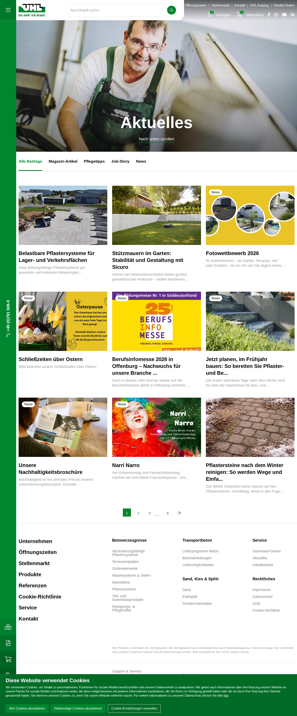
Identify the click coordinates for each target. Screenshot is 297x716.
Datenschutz (263, 596)
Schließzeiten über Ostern (51, 359)
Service (28, 608)
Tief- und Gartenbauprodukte (127, 598)
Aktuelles (260, 558)
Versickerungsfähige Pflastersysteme (128, 553)
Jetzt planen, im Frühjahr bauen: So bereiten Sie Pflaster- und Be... (245, 366)
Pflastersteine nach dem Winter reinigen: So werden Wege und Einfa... (244, 472)
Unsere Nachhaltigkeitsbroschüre (50, 468)
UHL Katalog (259, 5)
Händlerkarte (263, 565)
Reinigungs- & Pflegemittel (123, 608)
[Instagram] (275, 15)
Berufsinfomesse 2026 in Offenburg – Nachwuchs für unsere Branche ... (146, 366)
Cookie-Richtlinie (40, 597)
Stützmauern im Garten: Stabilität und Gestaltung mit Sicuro (147, 260)
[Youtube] (283, 15)
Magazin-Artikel (63, 161)
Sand (186, 590)
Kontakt (239, 5)
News (141, 161)
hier (226, 695)
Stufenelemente (125, 568)
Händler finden (284, 5)
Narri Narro (126, 465)
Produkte (30, 574)
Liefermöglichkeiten (198, 565)
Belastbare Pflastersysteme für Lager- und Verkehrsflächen (57, 256)
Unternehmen (35, 541)
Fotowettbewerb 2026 (232, 253)
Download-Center (267, 551)
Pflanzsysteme (124, 589)
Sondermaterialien (197, 603)
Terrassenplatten (125, 561)
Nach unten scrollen (156, 139)
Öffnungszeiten (196, 5)
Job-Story (120, 161)
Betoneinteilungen (197, 558)
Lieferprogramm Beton (200, 551)
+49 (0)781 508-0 (8, 316)
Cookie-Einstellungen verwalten (134, 708)
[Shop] (8, 659)
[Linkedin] (291, 15)
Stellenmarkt (221, 5)
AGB (256, 603)
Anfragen (221, 15)
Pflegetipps (94, 161)
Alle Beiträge (30, 161)
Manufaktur (121, 582)
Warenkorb (253, 15)
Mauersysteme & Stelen (131, 575)
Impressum (262, 590)
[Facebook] (268, 15)
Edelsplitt (189, 596)
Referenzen (33, 586)
